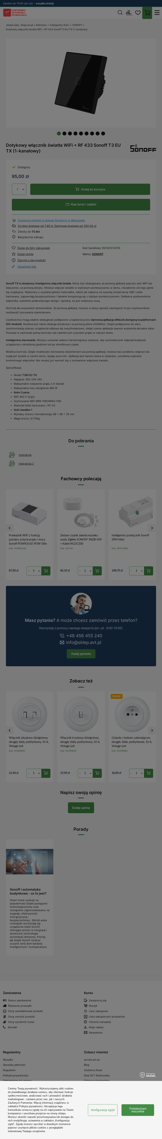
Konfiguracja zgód (103, 1110)
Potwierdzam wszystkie (137, 1110)
